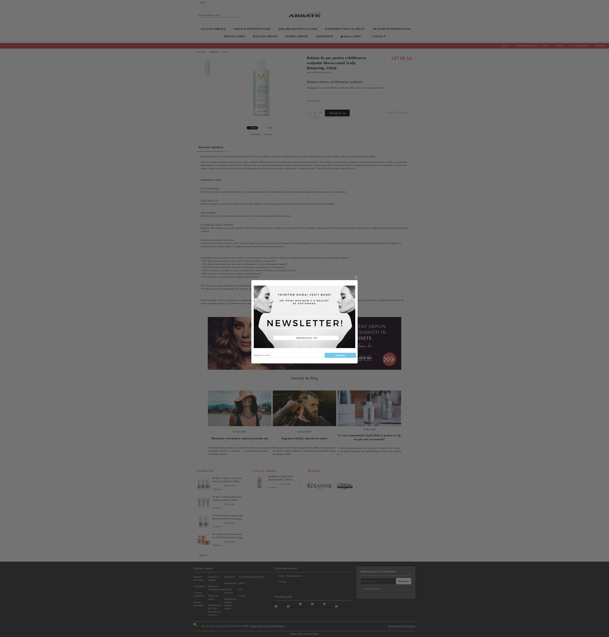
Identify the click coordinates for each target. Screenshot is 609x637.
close (356, 277)
